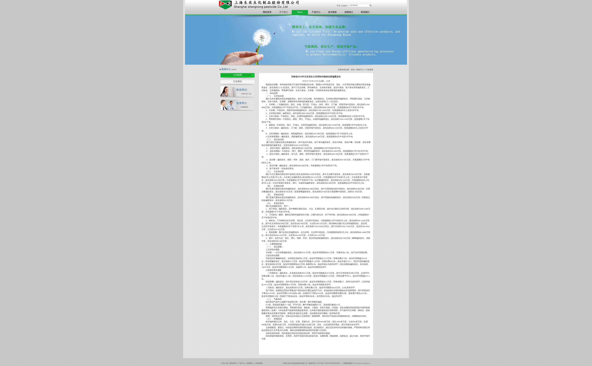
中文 (338, 5)
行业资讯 (237, 81)
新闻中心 (360, 70)
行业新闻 (369, 70)
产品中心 (241, 363)
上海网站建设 (347, 363)
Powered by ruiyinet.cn (361, 363)
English (344, 5)
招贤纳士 (250, 363)
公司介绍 (224, 363)
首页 (353, 70)
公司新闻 (237, 75)
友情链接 (259, 363)
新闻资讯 (233, 363)
